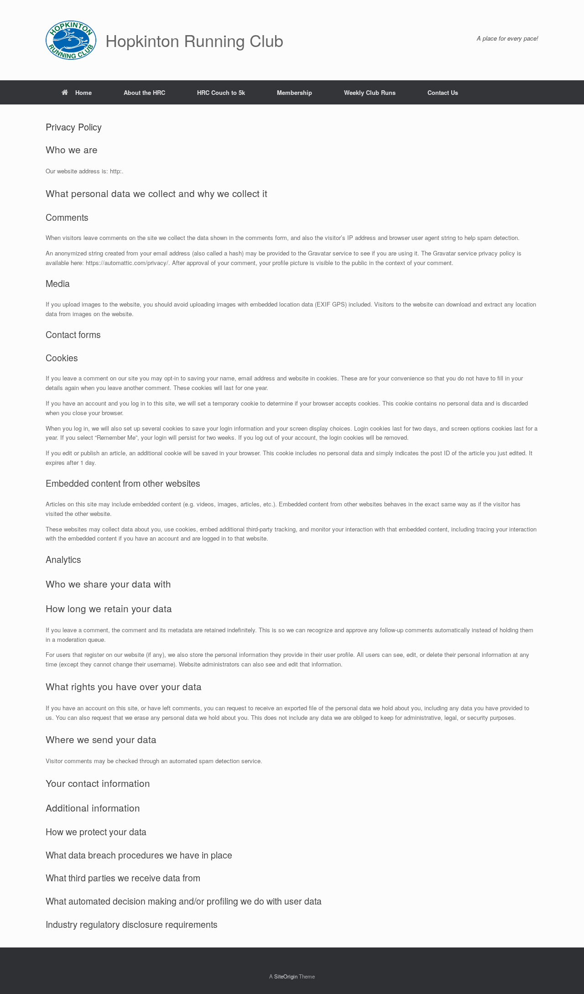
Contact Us (443, 92)
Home (83, 92)
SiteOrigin (285, 976)
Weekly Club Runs (370, 92)
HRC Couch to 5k (221, 92)
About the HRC (144, 92)
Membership (294, 92)
